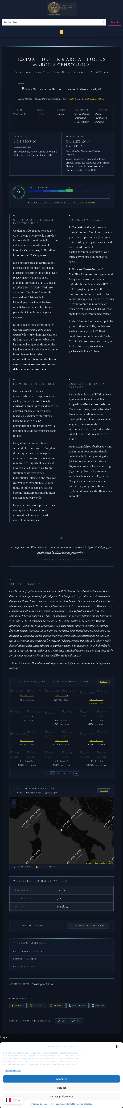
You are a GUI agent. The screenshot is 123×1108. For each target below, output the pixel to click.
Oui (63, 1021)
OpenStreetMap (100, 863)
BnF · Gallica (69, 98)
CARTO (110, 863)
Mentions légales (84, 1104)
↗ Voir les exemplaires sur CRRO (88, 925)
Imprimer (99, 1005)
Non (78, 1021)
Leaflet (89, 863)
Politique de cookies (40, 1104)
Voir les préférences (61, 1096)
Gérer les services (13, 1070)
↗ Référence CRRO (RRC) (86, 203)
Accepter (61, 1078)
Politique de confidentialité (63, 1104)
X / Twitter (39, 1005)
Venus (14, 1037)
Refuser (61, 1087)
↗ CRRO (103, 682)
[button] (118, 1046)
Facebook (20, 1005)
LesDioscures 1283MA (95, 98)
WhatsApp (58, 1005)
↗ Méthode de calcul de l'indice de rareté (49, 203)
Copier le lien (79, 1005)
